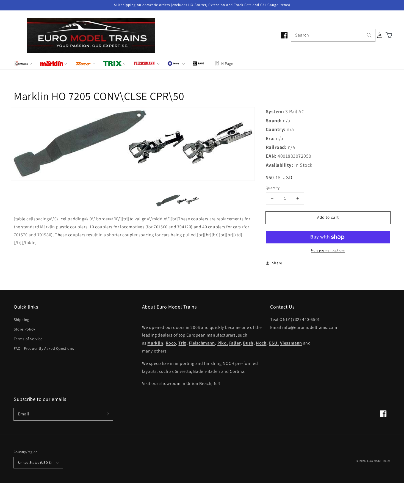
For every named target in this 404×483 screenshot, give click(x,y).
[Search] (369, 35)
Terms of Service (28, 338)
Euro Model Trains (378, 461)
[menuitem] (23, 63)
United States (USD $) (35, 462)
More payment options (328, 250)
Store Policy (24, 329)
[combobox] (333, 35)
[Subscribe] (107, 414)
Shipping (21, 319)
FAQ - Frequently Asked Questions (44, 348)
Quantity (273, 187)
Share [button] (277, 262)
